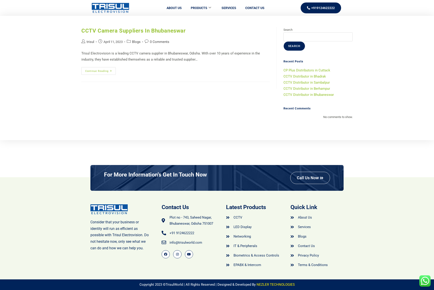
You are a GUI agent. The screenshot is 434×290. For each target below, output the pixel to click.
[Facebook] (166, 254)
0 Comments (159, 42)
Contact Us (254, 8)
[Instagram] (177, 254)
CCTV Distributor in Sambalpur (306, 82)
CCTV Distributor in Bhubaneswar (308, 95)
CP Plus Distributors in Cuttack (306, 70)
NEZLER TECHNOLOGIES (276, 285)
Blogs (136, 42)
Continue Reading (100, 70)
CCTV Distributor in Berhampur (306, 89)
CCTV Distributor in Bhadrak (304, 76)
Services (229, 8)
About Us (174, 8)
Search (287, 29)
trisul (90, 42)
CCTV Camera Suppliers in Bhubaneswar (133, 31)
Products (199, 8)
